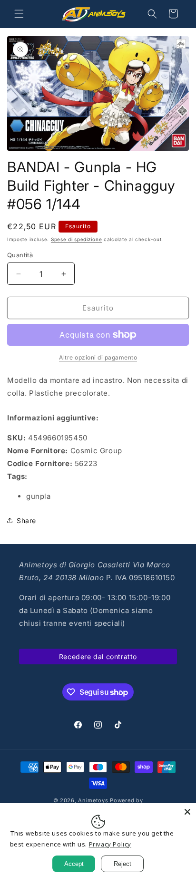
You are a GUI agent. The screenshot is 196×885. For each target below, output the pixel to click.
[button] (19, 13)
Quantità (20, 255)
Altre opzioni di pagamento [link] (98, 357)
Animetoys (93, 800)
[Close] (187, 812)
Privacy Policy (110, 844)
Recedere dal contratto (98, 656)
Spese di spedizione (76, 239)
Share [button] (26, 520)
